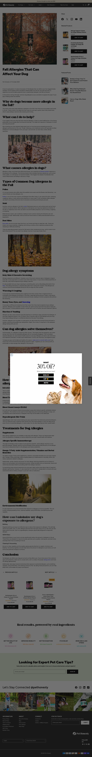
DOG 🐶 (46, 375)
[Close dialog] (11, 355)
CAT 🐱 (46, 379)
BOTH (46, 383)
